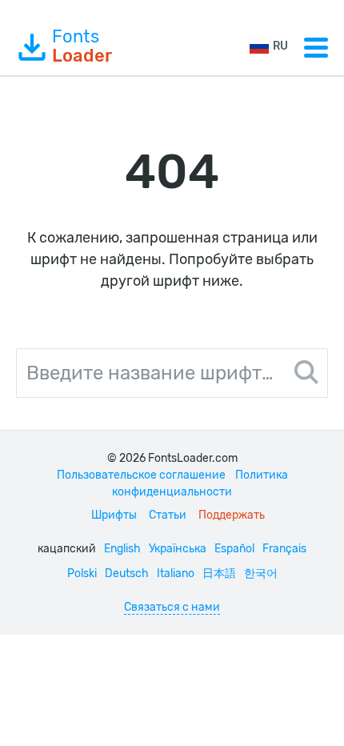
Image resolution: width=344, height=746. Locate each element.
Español (234, 548)
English (122, 548)
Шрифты (114, 515)
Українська (177, 548)
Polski (82, 573)
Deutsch (127, 573)
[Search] (306, 374)
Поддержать (231, 515)
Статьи (167, 515)
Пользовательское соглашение (141, 475)
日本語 (219, 573)
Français (284, 548)
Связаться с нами (172, 607)
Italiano (175, 573)
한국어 (261, 573)
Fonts (82, 46)
